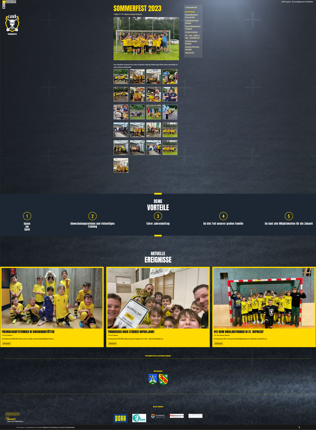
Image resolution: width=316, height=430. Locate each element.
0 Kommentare (139, 14)
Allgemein (127, 14)
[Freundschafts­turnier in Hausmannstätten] (52, 298)
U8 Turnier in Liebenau (191, 32)
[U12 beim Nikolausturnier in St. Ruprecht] (264, 298)
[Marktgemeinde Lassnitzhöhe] (153, 384)
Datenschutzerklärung (70, 427)
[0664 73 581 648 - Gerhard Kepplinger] (3, 4)
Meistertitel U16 (189, 52)
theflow (116, 14)
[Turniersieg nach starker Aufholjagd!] (158, 298)
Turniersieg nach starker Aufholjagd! (131, 332)
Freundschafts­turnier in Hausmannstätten (28, 332)
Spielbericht (227, 335)
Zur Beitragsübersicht (191, 7)
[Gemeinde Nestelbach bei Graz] (163, 384)
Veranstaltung (132, 14)
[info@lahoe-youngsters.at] (3, 7)
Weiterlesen (6, 344)
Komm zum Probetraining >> (15, 421)
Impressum (62, 427)
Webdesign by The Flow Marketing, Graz (51, 427)
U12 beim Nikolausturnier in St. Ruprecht (239, 332)
